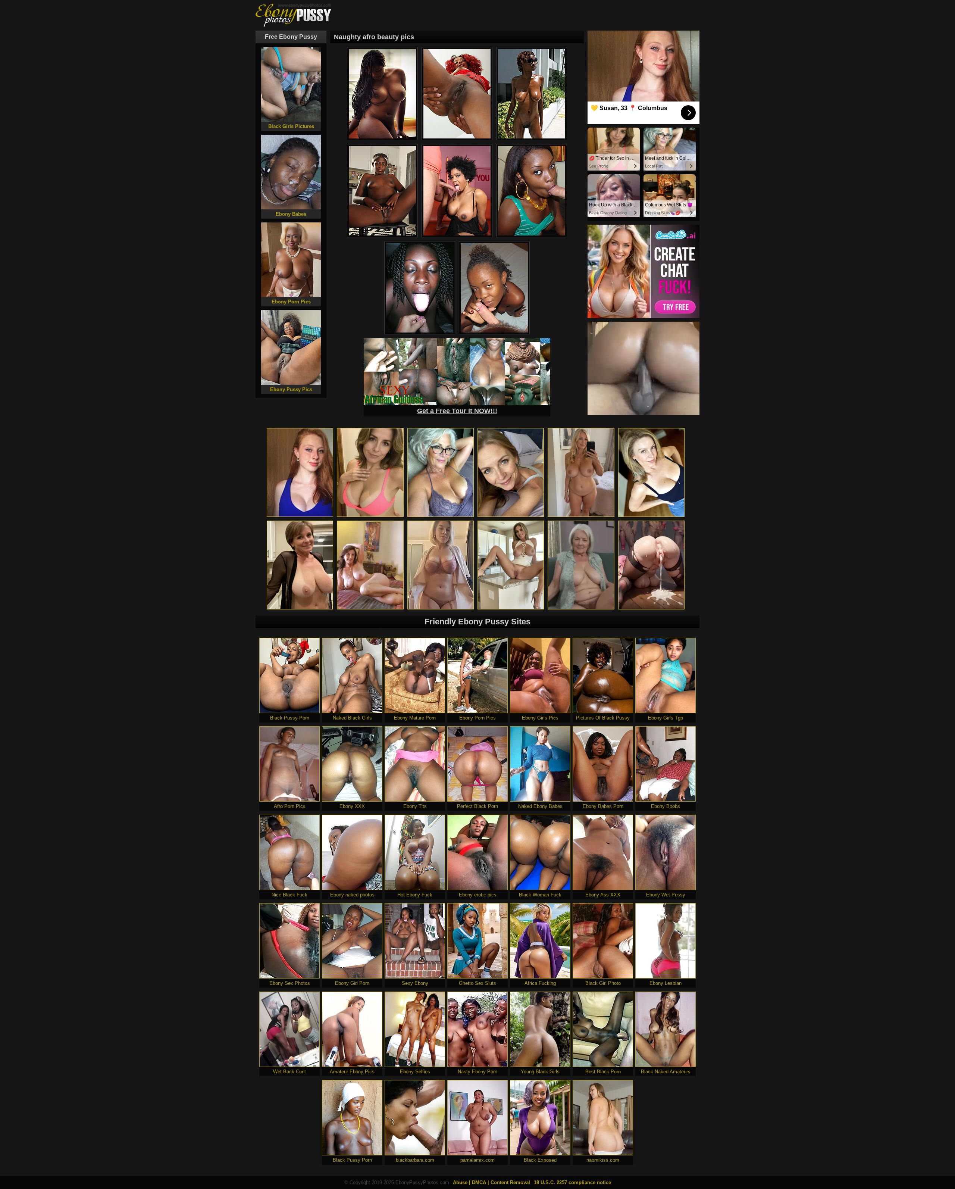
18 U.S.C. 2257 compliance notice (572, 1182)
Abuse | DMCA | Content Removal (491, 1182)
